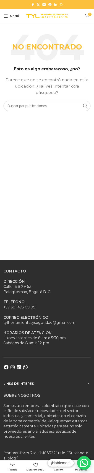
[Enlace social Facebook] (32, 5)
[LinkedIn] (19, 368)
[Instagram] (12, 368)
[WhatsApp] (25, 368)
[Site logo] (47, 16)
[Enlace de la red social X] (38, 5)
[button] (84, 463)
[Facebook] (6, 368)
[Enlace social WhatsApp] (61, 5)
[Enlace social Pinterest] (50, 5)
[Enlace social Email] (44, 5)
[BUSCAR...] (85, 106)
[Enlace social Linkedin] (55, 5)
